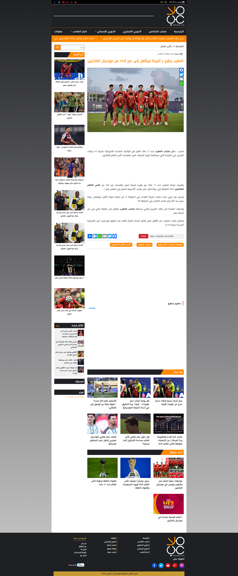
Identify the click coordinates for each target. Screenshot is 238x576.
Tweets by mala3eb (76, 397)
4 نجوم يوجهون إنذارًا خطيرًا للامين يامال (69, 277)
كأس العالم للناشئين (121, 245)
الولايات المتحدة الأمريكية (170, 245)
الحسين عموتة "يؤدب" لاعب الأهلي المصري (69, 116)
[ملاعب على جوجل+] (67, 2)
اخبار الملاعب (144, 552)
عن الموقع (82, 546)
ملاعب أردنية (111, 545)
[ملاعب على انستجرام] (72, 2)
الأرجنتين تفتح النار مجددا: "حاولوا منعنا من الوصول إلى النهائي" (103, 404)
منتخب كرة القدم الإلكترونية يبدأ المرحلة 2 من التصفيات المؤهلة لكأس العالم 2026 (169, 440)
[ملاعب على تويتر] (59, 2)
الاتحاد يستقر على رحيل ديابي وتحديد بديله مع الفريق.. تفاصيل (69, 214)
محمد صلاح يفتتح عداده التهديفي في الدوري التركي (99, 38)
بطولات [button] (58, 31)
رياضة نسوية (111, 548)
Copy (143, 236)
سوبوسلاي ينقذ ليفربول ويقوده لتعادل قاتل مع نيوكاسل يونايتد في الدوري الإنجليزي (179, 38)
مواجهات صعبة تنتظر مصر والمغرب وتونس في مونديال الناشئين (169, 484)
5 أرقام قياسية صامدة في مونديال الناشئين (170, 519)
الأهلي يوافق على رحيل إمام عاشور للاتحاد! (66, 353)
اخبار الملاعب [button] (79, 31)
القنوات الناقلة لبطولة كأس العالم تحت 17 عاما (103, 482)
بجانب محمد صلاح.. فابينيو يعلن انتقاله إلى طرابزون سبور (69, 83)
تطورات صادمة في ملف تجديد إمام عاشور (69, 312)
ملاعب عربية (111, 552)
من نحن (83, 543)
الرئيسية (179, 31)
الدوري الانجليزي (132, 31)
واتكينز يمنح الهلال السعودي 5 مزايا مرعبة (69, 149)
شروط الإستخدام (80, 552)
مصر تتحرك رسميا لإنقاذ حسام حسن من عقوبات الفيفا (168, 402)
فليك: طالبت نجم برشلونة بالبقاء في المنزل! (68, 361)
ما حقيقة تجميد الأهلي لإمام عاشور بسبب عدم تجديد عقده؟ (66, 370)
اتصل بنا (83, 549)
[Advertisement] (135, 164)
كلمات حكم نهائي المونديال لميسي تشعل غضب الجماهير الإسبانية (103, 440)
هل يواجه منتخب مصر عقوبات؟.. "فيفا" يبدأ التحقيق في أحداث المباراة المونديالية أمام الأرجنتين (135, 404)
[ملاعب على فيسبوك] (55, 2)
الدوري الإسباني (105, 31)
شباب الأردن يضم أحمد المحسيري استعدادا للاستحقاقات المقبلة (68, 334)
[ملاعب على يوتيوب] (63, 2)
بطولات (113, 538)
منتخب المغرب (162, 151)
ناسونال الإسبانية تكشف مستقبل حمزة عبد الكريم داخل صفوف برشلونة (69, 181)
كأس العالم (166, 46)
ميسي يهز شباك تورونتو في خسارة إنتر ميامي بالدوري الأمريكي (66, 344)
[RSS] (76, 2)
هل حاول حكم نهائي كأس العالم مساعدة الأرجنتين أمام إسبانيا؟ (136, 440)
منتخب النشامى (158, 31)
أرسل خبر (83, 555)
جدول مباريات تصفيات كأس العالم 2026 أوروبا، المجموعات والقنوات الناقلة (136, 484)
